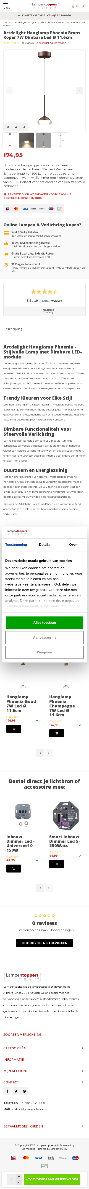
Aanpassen (42, 637)
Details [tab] (44, 544)
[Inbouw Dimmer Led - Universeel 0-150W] (23, 815)
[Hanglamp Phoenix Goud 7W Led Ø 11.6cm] (23, 675)
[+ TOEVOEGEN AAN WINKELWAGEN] (13, 729)
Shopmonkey (59, 1148)
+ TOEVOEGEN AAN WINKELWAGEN (52, 1179)
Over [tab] (73, 544)
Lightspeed (28, 1148)
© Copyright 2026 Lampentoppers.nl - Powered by (44, 1145)
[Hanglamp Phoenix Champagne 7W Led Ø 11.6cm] (66, 675)
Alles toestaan (44, 622)
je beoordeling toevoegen (51, 42)
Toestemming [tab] (16, 544)
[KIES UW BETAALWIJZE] (7, 208)
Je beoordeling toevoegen (44, 943)
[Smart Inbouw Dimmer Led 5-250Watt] (66, 815)
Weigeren (44, 652)
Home (6, 22)
